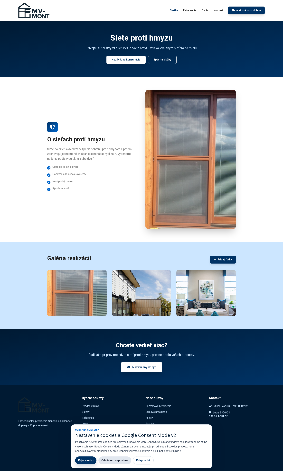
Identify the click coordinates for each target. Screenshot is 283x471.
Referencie (189, 10)
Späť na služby (162, 59)
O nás (205, 10)
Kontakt (218, 10)
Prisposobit (143, 460)
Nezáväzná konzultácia (246, 10)
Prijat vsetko (86, 460)
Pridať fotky (225, 259)
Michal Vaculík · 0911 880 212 (230, 406)
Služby (174, 10)
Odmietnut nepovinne (114, 460)
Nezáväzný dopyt (144, 367)
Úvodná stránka (90, 406)
